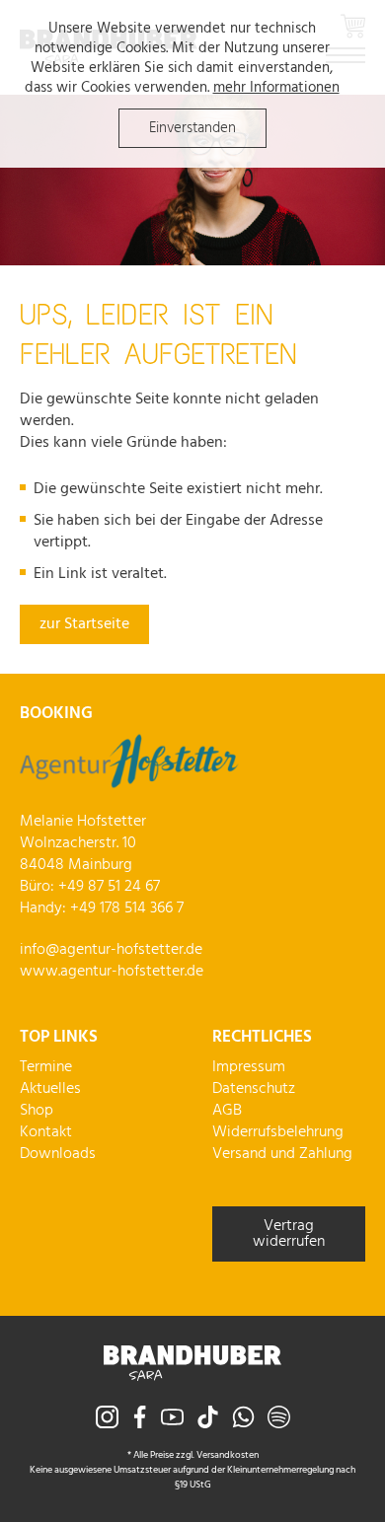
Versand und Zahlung (282, 1154)
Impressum (248, 1067)
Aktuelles (50, 1089)
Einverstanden (192, 128)
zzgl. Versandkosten (217, 1455)
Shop (36, 1110)
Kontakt (46, 1132)
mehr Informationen (276, 88)
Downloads (58, 1154)
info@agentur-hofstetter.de (111, 950)
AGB (227, 1110)
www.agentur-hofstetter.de (111, 971)
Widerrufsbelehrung (278, 1132)
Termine (46, 1067)
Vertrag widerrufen (289, 1234)
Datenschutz (253, 1089)
